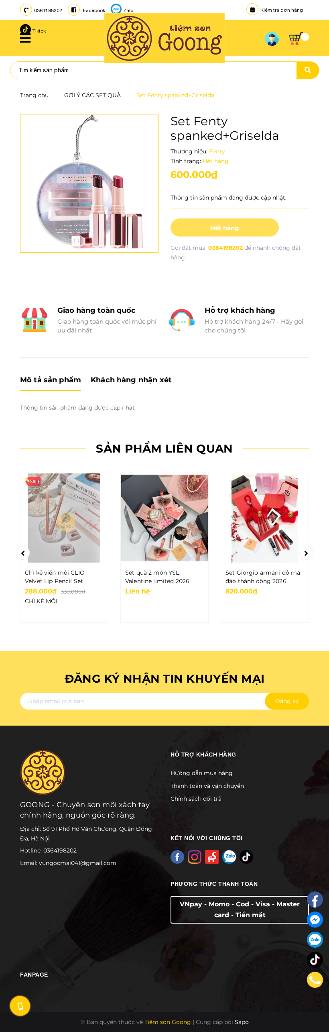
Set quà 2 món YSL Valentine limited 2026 (157, 577)
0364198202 (48, 10)
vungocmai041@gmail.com (77, 863)
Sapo (242, 1022)
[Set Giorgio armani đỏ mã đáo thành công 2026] (264, 518)
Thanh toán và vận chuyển (207, 785)
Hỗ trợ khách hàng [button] (203, 754)
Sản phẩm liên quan (164, 448)
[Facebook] (315, 899)
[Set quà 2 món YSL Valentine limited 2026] (164, 518)
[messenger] (315, 920)
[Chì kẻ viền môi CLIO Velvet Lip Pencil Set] (64, 518)
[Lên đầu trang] (311, 1008)
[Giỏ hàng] (299, 39)
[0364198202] (315, 980)
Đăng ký (287, 701)
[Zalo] (315, 940)
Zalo (128, 10)
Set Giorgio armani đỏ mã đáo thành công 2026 (262, 577)
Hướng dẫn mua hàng (202, 773)
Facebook (93, 10)
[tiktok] (315, 960)
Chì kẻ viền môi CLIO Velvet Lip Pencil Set (55, 577)
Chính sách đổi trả (196, 798)
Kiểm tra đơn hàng (281, 10)
